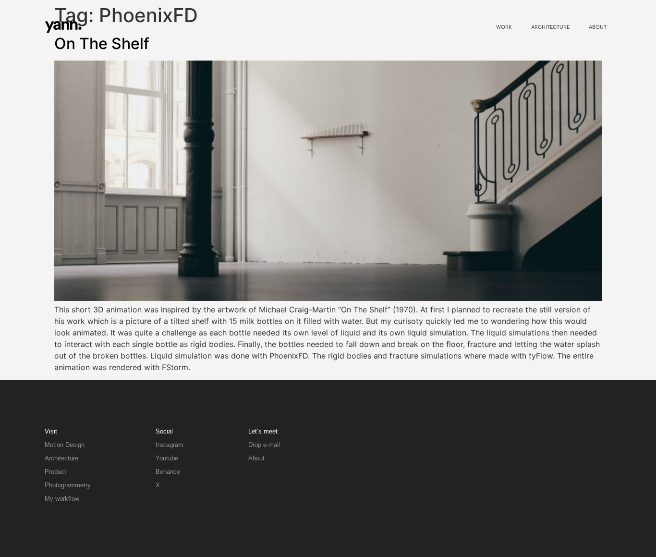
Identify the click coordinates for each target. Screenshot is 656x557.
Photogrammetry (68, 485)
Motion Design (65, 444)
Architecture (550, 27)
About (598, 27)
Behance (168, 471)
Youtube (167, 458)
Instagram (169, 444)
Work (504, 27)
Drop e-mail (264, 444)
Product (55, 471)
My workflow (62, 498)
